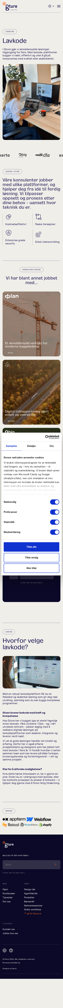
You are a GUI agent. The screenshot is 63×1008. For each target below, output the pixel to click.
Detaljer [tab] (31, 446)
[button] (51, 6)
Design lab (29, 889)
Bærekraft (29, 901)
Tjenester (8, 897)
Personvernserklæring (11, 963)
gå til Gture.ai (32, 913)
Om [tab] (52, 446)
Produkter (29, 897)
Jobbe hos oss (10, 933)
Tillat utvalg (31, 557)
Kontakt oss (9, 929)
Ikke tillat (31, 568)
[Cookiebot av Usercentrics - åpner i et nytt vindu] (45, 437)
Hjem (5, 889)
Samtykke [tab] (11, 446)
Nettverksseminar (33, 905)
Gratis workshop (32, 909)
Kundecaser (9, 893)
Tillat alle (31, 546)
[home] (10, 6)
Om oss (6, 901)
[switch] (54, 512)
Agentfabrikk (30, 893)
